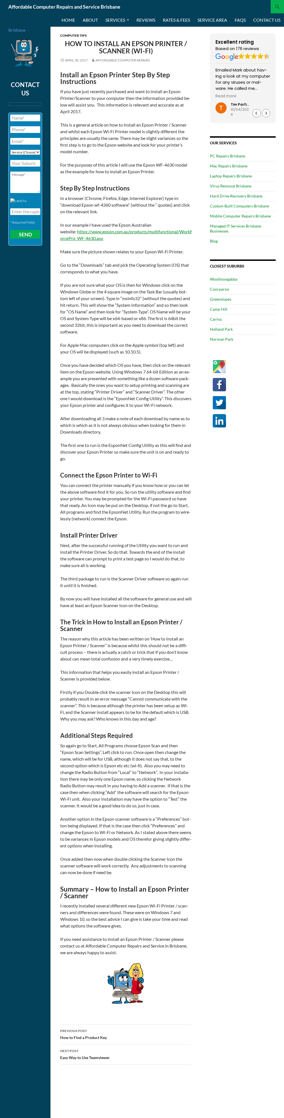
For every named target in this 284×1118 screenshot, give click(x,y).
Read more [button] (225, 96)
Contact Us (266, 20)
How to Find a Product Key (83, 1034)
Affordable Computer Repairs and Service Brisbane (64, 7)
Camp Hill (218, 309)
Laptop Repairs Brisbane (231, 176)
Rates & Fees (176, 20)
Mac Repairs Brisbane (228, 166)
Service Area (212, 20)
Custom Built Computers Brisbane (239, 206)
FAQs (240, 20)
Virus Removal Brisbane (230, 186)
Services (115, 20)
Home (68, 20)
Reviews (145, 20)
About (90, 20)
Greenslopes (220, 299)
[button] (266, 113)
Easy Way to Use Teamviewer (85, 1054)
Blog (214, 241)
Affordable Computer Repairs (122, 60)
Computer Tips (73, 35)
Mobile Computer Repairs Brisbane (240, 216)
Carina (216, 319)
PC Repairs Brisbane (227, 156)
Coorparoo (219, 289)
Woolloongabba (223, 279)
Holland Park (221, 329)
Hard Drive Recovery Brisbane (236, 196)
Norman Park (221, 339)
